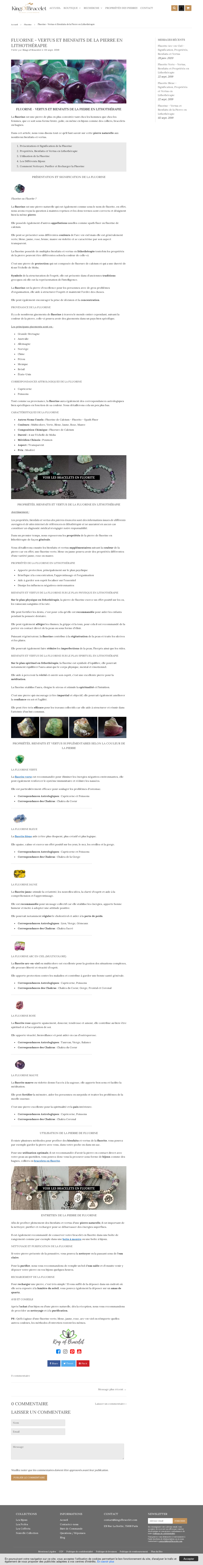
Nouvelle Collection (27, 1533)
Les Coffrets (23, 1528)
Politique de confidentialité (164, 1533)
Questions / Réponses (72, 1533)
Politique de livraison (106, 1551)
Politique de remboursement (134, 1551)
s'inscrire (180, 1521)
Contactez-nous (69, 1524)
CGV (61, 1551)
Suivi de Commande (71, 1528)
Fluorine (28, 24)
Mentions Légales (47, 1551)
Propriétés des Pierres (121, 8)
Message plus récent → (112, 1389)
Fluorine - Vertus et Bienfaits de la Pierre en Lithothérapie (172, 109)
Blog (62, 1537)
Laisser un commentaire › (110, 1403)
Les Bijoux (21, 1519)
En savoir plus (105, 1561)
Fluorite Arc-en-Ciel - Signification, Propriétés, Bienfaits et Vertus (173, 49)
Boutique (71, 8)
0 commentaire (20, 1375)
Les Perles (22, 1524)
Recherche (92, 8)
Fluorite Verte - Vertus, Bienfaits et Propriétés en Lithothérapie (173, 68)
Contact (146, 8)
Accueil (55, 8)
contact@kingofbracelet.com (120, 1519)
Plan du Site (157, 1551)
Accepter (188, 1559)
